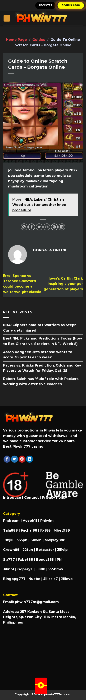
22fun (28, 550)
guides (38, 40)
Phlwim (47, 521)
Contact (31, 498)
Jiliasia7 (50, 579)
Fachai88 (29, 530)
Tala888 (10, 530)
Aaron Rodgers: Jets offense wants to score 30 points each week (37, 354)
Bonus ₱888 (71, 5)
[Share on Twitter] (39, 226)
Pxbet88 (25, 560)
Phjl (60, 560)
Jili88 (40, 569)
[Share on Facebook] (31, 226)
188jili (8, 540)
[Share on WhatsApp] (24, 226)
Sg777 (9, 560)
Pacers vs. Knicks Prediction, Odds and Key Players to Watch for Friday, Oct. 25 (42, 368)
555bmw (55, 569)
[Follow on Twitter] (14, 459)
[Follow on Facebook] (7, 459)
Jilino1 (8, 569)
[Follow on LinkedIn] (29, 459)
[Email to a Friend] (46, 226)
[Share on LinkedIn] (61, 226)
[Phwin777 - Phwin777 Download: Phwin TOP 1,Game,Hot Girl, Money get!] (47, 18)
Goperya (25, 569)
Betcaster (45, 550)
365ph (21, 540)
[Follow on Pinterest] (22, 459)
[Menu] (7, 18)
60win (36, 540)
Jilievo (67, 579)
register (45, 5)
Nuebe (34, 579)
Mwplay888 (55, 540)
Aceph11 (30, 521)
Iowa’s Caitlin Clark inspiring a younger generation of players (63, 283)
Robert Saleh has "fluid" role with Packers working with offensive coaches (40, 381)
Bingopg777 (14, 579)
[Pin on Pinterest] (54, 226)
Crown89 (11, 550)
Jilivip (62, 550)
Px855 (45, 530)
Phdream (11, 521)
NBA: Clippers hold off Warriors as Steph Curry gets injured (40, 327)
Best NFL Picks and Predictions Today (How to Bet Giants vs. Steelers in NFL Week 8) (42, 341)
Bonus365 (45, 560)
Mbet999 (62, 530)
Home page (16, 40)
